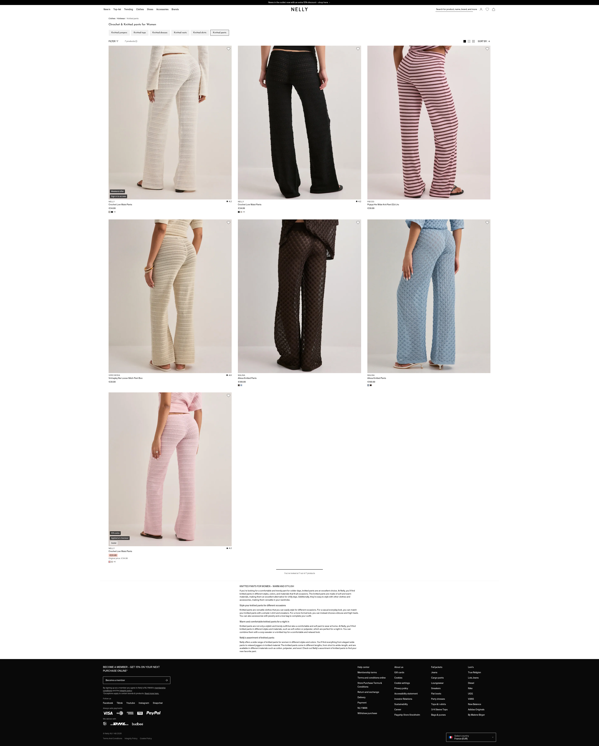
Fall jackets (436, 667)
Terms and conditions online (372, 677)
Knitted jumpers (119, 32)
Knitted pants (133, 18)
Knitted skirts (199, 32)
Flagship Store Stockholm (407, 714)
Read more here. (152, 693)
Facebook (108, 703)
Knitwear (121, 18)
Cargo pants (437, 677)
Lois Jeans (473, 677)
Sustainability (401, 704)
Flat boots (436, 693)
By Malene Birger (476, 714)
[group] (469, 41)
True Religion (474, 672)
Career (397, 709)
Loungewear (437, 683)
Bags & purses (438, 714)
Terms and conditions (112, 738)
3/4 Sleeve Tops (439, 709)
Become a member (115, 680)
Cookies (398, 677)
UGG (470, 693)
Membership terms (367, 672)
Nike (470, 688)
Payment (362, 702)
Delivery (361, 697)
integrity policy (125, 690)
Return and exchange (368, 692)
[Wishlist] (487, 9)
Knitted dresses (159, 32)
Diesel (471, 683)
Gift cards (399, 672)
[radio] (465, 41)
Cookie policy (146, 738)
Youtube (130, 703)
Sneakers (436, 688)
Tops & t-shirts (438, 704)
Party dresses (438, 699)
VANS (471, 699)
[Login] (481, 9)
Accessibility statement (406, 693)
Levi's (471, 667)
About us (398, 667)
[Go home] (299, 9)
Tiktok (120, 703)
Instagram (144, 703)
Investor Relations (403, 699)
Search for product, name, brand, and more (454, 9)
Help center (363, 667)
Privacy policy (401, 688)
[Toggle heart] (228, 49)
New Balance (474, 704)
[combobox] (484, 41)
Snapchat (158, 703)
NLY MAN (362, 708)
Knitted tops (140, 32)
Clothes (112, 18)
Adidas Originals (476, 709)
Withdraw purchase (367, 713)
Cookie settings (402, 683)
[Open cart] (493, 9)
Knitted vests (180, 32)
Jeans (434, 672)
